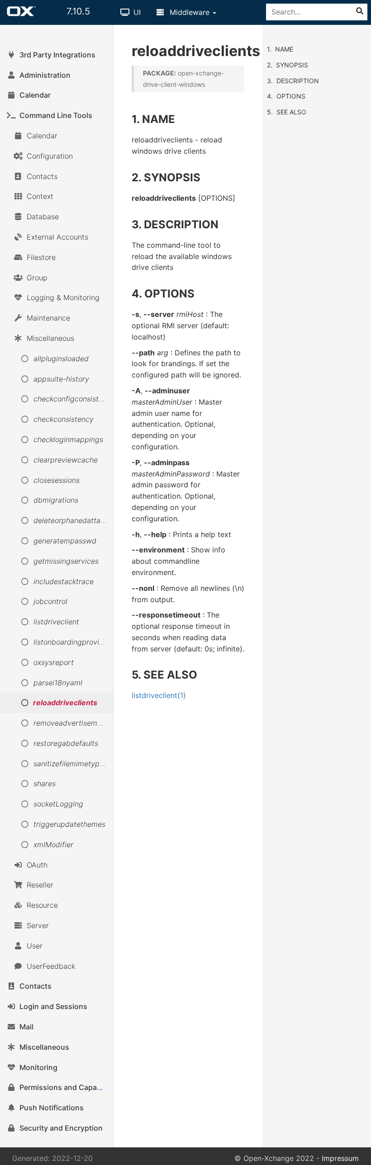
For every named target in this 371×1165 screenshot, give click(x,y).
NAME (284, 49)
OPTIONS (290, 96)
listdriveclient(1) (159, 695)
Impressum (340, 1158)
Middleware (189, 12)
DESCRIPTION (297, 81)
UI (136, 12)
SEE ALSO (291, 112)
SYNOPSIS (292, 65)
